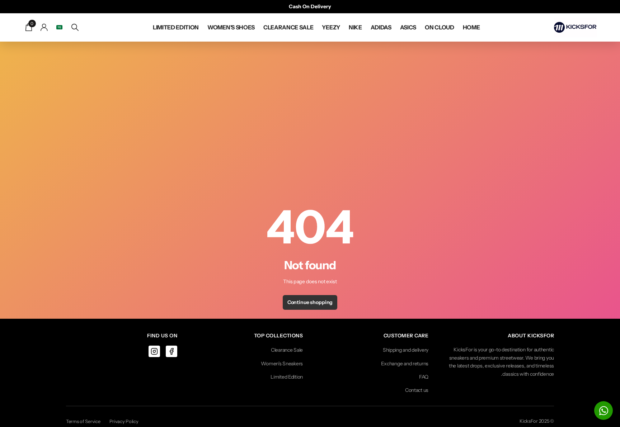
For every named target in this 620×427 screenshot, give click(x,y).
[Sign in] (44, 27)
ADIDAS (381, 27)
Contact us (416, 390)
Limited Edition (287, 377)
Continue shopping (310, 302)
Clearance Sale (287, 350)
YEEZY (331, 27)
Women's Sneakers (282, 363)
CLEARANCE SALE (288, 27)
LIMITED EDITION (176, 27)
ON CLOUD (439, 27)
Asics (408, 27)
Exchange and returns (404, 363)
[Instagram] (154, 351)
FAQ (423, 377)
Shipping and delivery (405, 350)
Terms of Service (83, 421)
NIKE (355, 27)
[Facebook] (171, 351)
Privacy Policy (123, 421)
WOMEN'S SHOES (231, 27)
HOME (471, 27)
